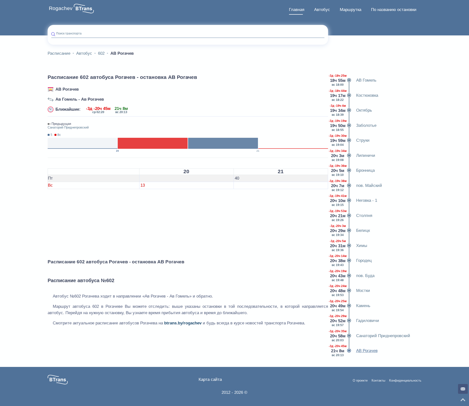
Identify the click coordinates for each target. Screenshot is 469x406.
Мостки (351, 290)
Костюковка (355, 95)
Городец (352, 260)
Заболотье (354, 125)
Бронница (353, 170)
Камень (351, 305)
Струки (351, 140)
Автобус (322, 9)
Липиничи (353, 155)
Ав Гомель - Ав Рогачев (79, 99)
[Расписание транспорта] (84, 8)
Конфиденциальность (405, 380)
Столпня (352, 215)
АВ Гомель (354, 80)
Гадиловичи (355, 320)
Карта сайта (210, 379)
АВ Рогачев (67, 89)
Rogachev (61, 8)
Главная (296, 9)
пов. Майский (357, 185)
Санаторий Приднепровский (371, 336)
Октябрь (352, 110)
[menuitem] (296, 10)
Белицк (351, 230)
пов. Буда (353, 275)
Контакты (378, 380)
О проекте (360, 380)
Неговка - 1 (354, 200)
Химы (349, 245)
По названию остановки (393, 9)
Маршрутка (350, 9)
